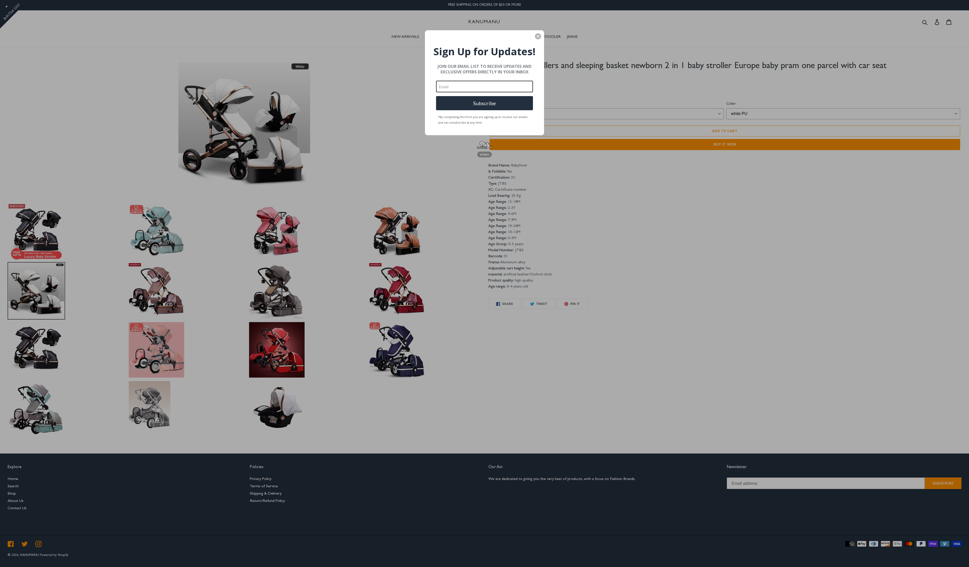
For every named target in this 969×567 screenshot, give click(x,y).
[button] (538, 36)
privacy (484, 154)
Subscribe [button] (484, 103)
